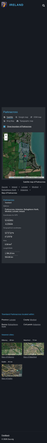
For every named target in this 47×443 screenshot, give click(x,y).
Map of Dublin (7, 379)
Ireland (14, 187)
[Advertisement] (23, 34)
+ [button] (6, 135)
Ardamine (24, 190)
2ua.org (5, 187)
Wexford (35, 187)
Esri (22, 177)
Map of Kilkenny (8, 357)
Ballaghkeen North (9, 190)
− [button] (6, 138)
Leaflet (11, 177)
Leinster (24, 187)
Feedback (5, 435)
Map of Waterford (30, 357)
